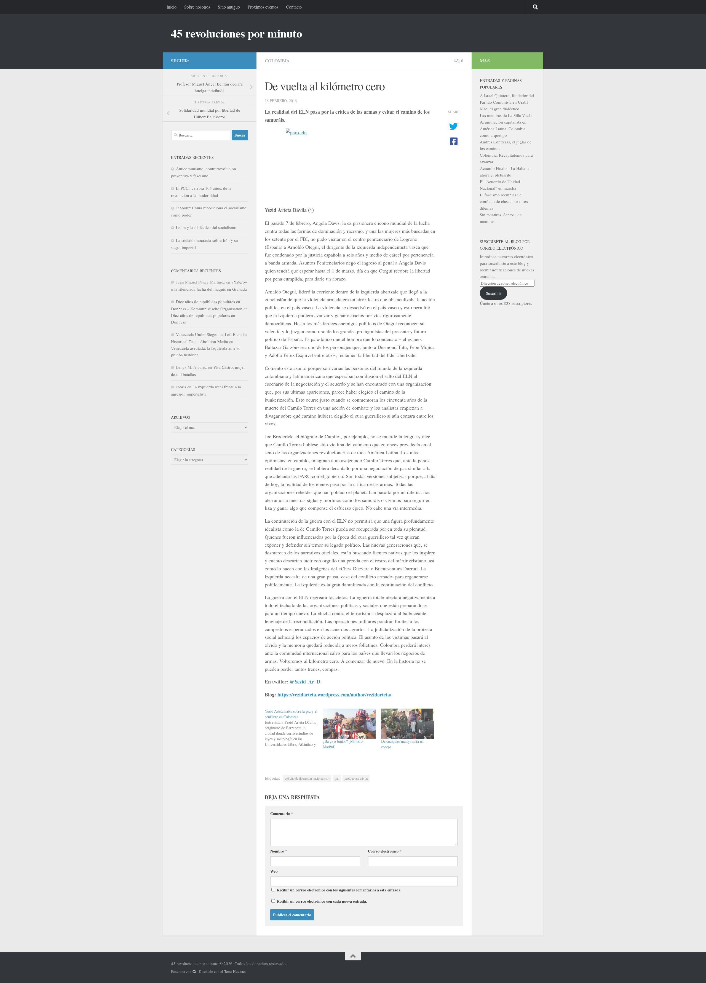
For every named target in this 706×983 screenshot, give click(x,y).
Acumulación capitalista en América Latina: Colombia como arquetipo (503, 128)
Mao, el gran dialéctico (499, 108)
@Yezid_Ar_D (305, 681)
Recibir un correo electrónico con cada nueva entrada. (322, 901)
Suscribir (493, 293)
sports (181, 386)
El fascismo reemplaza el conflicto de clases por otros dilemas (504, 201)
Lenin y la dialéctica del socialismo (206, 227)
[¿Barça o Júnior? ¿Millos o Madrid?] (349, 724)
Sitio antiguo (229, 7)
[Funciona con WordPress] (194, 971)
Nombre (278, 851)
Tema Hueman (235, 971)
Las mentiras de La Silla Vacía (506, 115)
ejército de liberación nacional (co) (307, 778)
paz (337, 778)
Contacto (294, 7)
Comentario (281, 813)
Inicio (171, 7)
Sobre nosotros (197, 7)
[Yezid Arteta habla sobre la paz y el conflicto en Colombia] (294, 728)
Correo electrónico (385, 851)
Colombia (277, 60)
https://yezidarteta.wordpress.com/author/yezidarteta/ (334, 694)
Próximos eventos (263, 7)
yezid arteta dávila (356, 778)
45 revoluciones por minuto (236, 33)
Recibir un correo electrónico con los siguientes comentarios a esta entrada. (339, 890)
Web (274, 871)
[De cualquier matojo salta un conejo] (407, 724)
